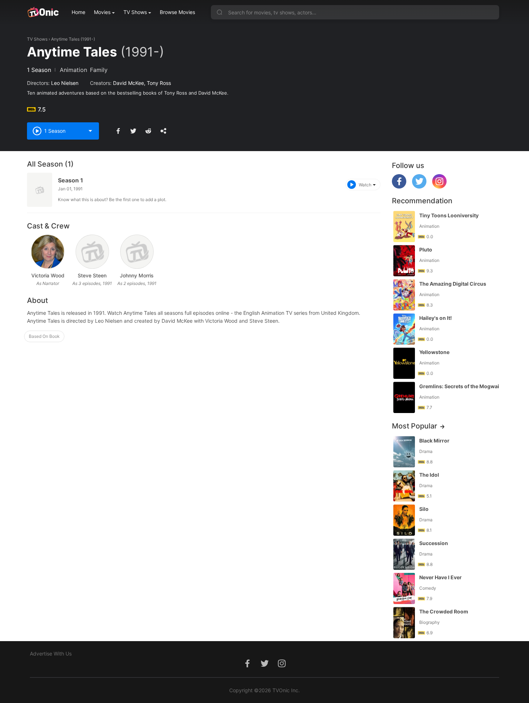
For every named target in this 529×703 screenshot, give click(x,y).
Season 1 (70, 180)
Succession (433, 543)
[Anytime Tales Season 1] (39, 190)
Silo (424, 509)
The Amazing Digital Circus (452, 284)
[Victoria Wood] (47, 252)
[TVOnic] (43, 12)
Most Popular (414, 426)
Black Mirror (434, 440)
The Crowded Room (443, 611)
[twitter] (419, 186)
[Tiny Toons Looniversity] (404, 226)
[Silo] (404, 520)
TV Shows (135, 12)
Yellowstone (434, 352)
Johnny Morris (137, 275)
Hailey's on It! (435, 318)
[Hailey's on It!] (404, 329)
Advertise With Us (51, 653)
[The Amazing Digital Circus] (404, 294)
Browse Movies (177, 12)
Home (78, 12)
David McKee (128, 83)
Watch (365, 184)
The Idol (429, 475)
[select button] (90, 131)
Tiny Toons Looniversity (449, 215)
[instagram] (439, 186)
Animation (73, 69)
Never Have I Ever (440, 577)
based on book (44, 336)
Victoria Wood (47, 275)
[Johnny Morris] (137, 252)
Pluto (425, 249)
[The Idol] (404, 486)
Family (99, 69)
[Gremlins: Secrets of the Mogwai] (404, 397)
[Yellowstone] (404, 363)
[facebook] (399, 186)
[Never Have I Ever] (404, 588)
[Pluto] (404, 260)
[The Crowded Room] (404, 622)
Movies (102, 12)
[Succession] (404, 554)
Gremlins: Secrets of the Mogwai (459, 386)
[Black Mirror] (404, 451)
